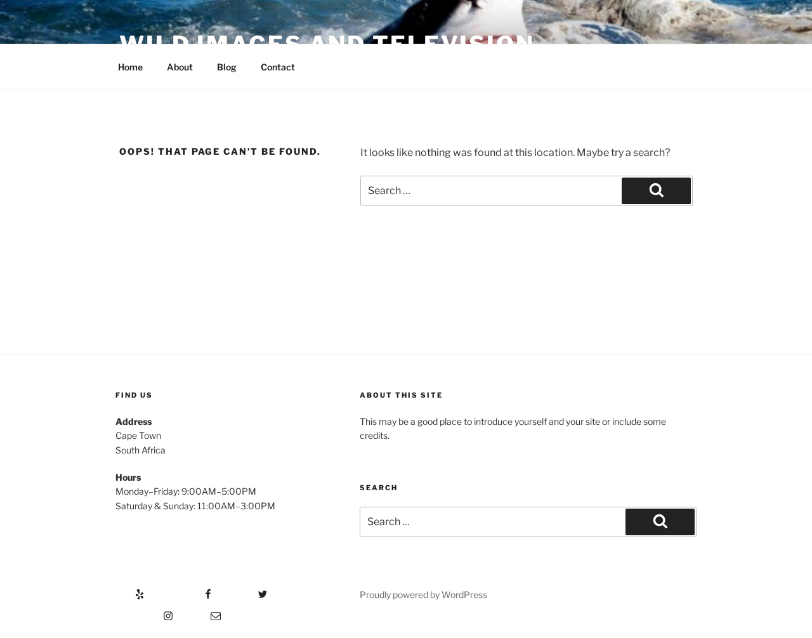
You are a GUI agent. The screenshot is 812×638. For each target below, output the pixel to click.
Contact (278, 67)
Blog (227, 67)
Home (130, 67)
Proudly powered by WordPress (423, 594)
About (180, 67)
